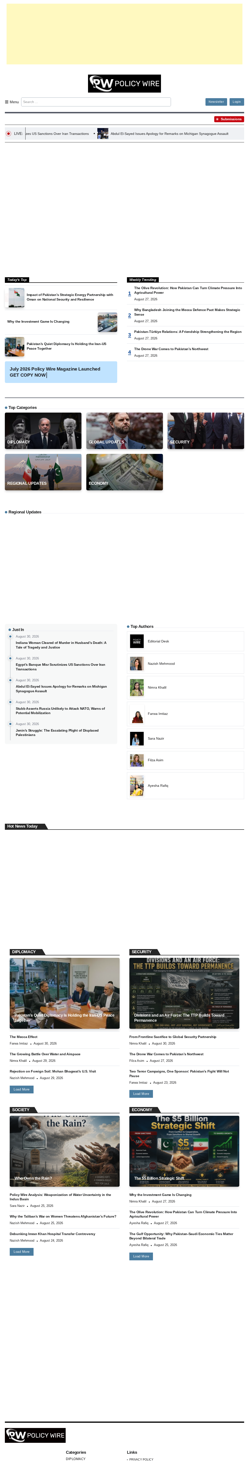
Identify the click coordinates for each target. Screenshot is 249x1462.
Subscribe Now (125, 752)
